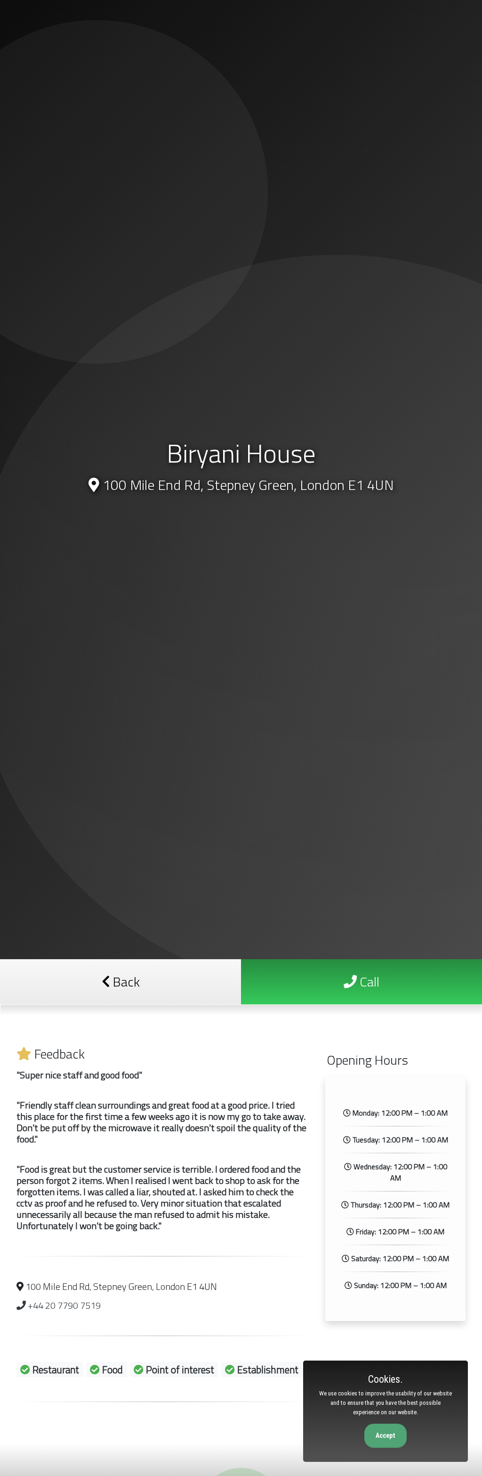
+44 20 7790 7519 (63, 1305)
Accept (385, 1435)
